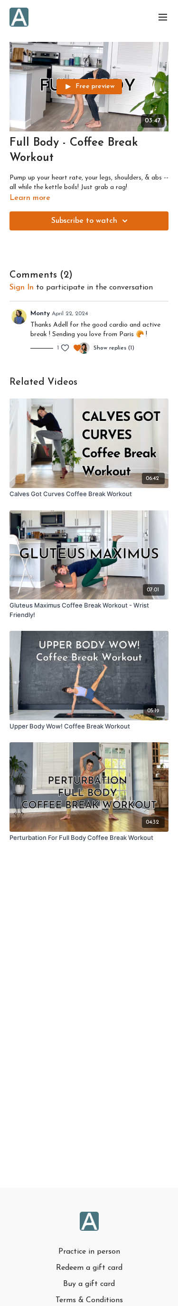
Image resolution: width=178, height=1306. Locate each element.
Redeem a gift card (89, 1268)
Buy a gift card (89, 1284)
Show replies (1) (114, 348)
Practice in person (89, 1252)
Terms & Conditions (89, 1300)
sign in (21, 287)
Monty (40, 313)
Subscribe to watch (84, 221)
